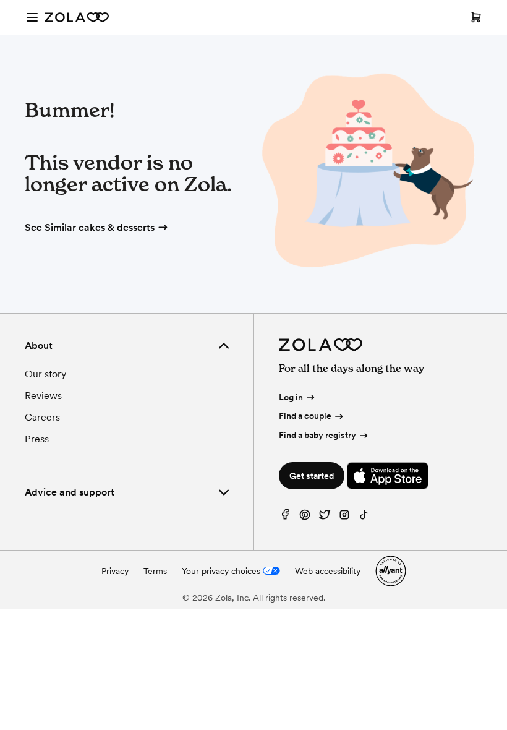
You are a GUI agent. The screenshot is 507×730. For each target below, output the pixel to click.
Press (37, 439)
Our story (45, 374)
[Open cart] (476, 17)
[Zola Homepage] (77, 17)
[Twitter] (324, 517)
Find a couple (305, 416)
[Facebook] (285, 517)
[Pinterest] (305, 517)
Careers (42, 417)
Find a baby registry (317, 435)
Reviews (43, 396)
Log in (291, 397)
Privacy (115, 571)
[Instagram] (344, 517)
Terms (155, 571)
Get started (311, 476)
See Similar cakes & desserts (90, 227)
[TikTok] (364, 517)
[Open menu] (32, 17)
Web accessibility (327, 571)
